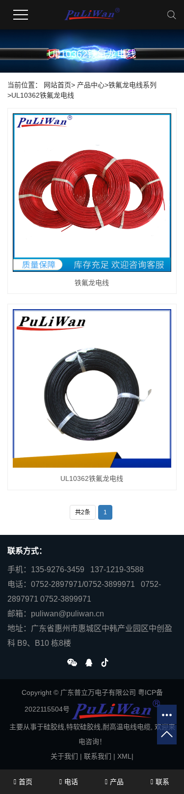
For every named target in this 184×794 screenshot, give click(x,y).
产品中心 (91, 85)
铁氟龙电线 (92, 283)
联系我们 (97, 756)
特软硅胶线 (83, 727)
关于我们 (64, 756)
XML (124, 756)
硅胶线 (54, 727)
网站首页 (57, 85)
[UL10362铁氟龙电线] (92, 388)
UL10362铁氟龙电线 (42, 95)
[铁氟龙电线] (92, 192)
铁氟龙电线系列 (132, 85)
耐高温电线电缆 (127, 727)
